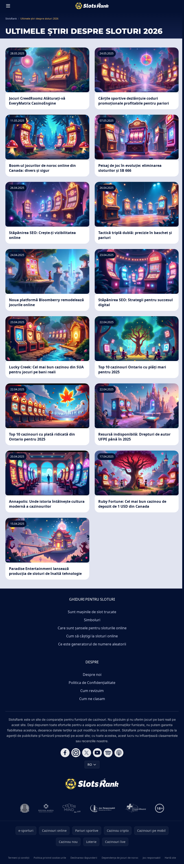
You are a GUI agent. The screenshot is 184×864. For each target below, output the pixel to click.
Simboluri (92, 619)
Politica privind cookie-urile (50, 857)
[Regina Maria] (46, 808)
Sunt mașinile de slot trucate (92, 611)
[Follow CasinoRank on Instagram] (75, 752)
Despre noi (92, 674)
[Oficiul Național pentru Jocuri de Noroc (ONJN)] (24, 808)
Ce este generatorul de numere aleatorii (92, 644)
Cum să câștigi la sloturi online (92, 636)
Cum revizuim (92, 690)
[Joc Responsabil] (103, 808)
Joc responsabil (151, 857)
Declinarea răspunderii (83, 857)
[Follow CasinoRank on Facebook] (65, 752)
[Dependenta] (135, 808)
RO (90, 764)
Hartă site (170, 857)
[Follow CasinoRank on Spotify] (108, 752)
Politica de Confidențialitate (92, 682)
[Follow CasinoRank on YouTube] (97, 752)
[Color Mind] (72, 808)
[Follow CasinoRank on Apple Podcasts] (118, 752)
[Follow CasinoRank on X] (86, 752)
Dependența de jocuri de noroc (120, 857)
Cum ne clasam (92, 698)
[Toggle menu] (8, 5)
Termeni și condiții (18, 857)
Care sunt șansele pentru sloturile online (92, 627)
